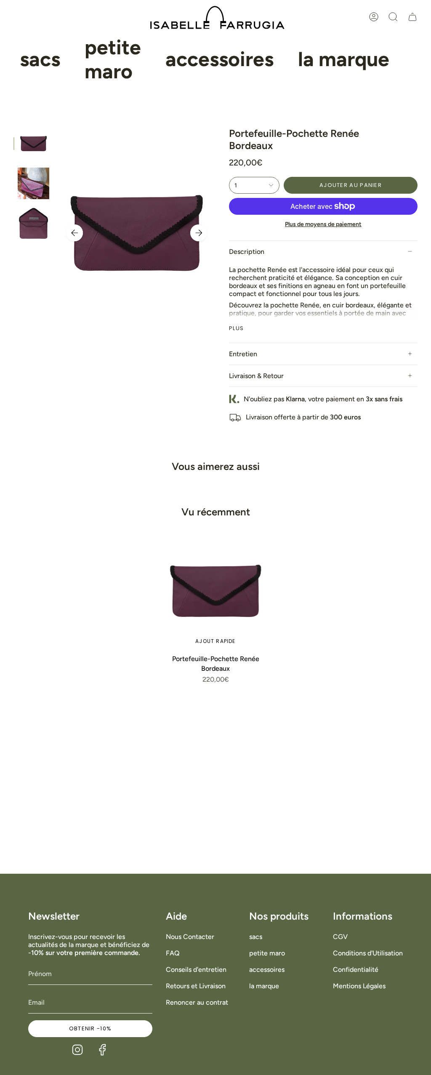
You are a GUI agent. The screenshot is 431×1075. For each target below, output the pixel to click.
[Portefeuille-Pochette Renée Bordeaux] (215, 591)
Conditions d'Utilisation (368, 953)
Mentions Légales (359, 986)
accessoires (267, 970)
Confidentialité (355, 970)
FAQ (173, 953)
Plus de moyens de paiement (323, 224)
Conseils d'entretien (196, 970)
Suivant (198, 232)
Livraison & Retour (256, 376)
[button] (40, 59)
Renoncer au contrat (197, 1002)
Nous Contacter (190, 937)
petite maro (267, 953)
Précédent (74, 232)
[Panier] (412, 17)
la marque (264, 986)
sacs (255, 937)
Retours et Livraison (196, 986)
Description (246, 252)
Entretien (243, 354)
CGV (340, 937)
